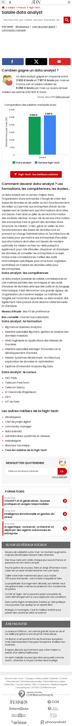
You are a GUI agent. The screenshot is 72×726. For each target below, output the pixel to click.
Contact (63, 678)
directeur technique (17, 445)
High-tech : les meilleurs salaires (38, 174)
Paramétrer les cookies (54, 682)
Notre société (42, 678)
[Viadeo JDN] (53, 715)
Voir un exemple (59, 477)
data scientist (13, 431)
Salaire (11, 7)
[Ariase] (19, 722)
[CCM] (53, 702)
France (22, 7)
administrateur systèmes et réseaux (27, 436)
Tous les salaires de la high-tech (26, 450)
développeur (22, 27)
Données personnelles (31, 682)
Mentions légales (59, 685)
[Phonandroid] (53, 722)
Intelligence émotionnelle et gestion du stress (29, 514)
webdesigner (13, 440)
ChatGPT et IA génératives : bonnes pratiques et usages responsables (27, 501)
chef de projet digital (43, 27)
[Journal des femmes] (19, 702)
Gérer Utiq (9, 685)
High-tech (34, 7)
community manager (14, 30)
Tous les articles (23, 685)
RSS (35, 685)
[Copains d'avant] (19, 715)
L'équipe (30, 678)
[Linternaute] (19, 708)
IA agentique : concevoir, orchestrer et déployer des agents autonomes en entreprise (29, 529)
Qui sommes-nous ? (14, 678)
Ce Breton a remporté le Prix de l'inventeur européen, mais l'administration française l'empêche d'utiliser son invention (35, 642)
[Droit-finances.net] (53, 709)
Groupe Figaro (23, 688)
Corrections (44, 685)
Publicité (53, 678)
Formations (14, 491)
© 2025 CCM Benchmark (44, 688)
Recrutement (13, 682)
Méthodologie (62, 97)
